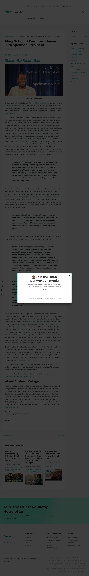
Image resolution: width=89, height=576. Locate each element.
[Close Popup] (69, 275)
